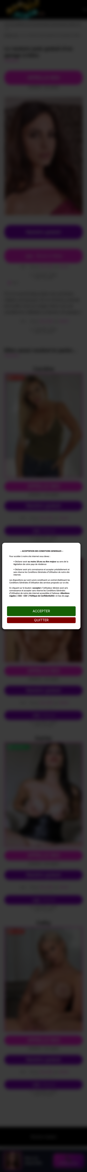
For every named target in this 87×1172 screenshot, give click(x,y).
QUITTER (41, 620)
